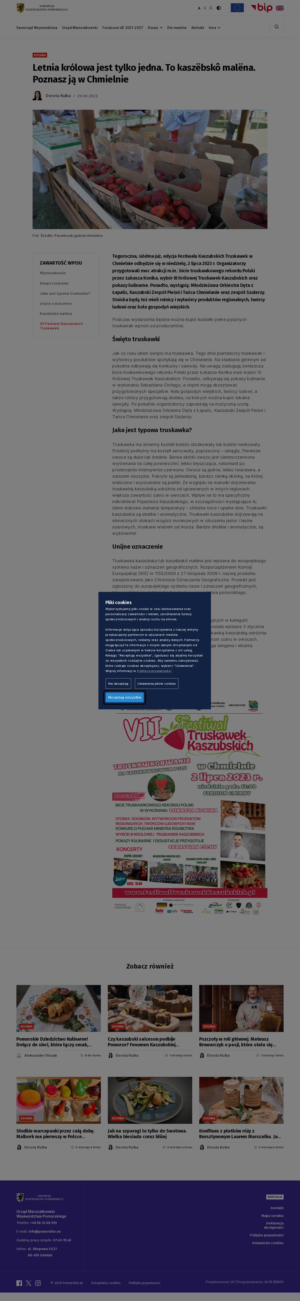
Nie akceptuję (118, 683)
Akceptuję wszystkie (124, 697)
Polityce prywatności (154, 670)
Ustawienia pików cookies (157, 683)
